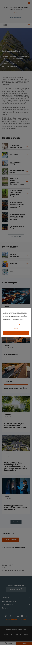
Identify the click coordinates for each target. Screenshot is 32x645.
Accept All (16, 333)
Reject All (16, 328)
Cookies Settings (16, 324)
